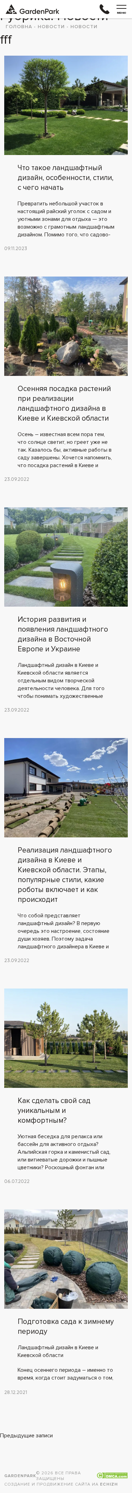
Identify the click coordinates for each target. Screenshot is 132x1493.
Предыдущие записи (26, 1435)
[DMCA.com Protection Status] (112, 1476)
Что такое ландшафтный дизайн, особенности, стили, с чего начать (65, 177)
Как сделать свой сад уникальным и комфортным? (54, 1110)
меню (121, 12)
